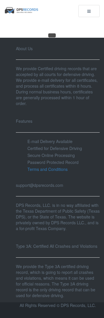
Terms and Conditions (47, 169)
